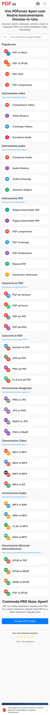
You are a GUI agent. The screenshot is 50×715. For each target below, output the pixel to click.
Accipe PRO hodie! (25, 621)
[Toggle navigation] (44, 3)
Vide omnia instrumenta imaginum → (16, 392)
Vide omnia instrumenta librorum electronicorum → (22, 553)
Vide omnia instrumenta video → (15, 97)
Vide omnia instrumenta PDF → (14, 202)
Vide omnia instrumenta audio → (15, 150)
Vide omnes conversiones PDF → (15, 287)
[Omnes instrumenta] (38, 3)
